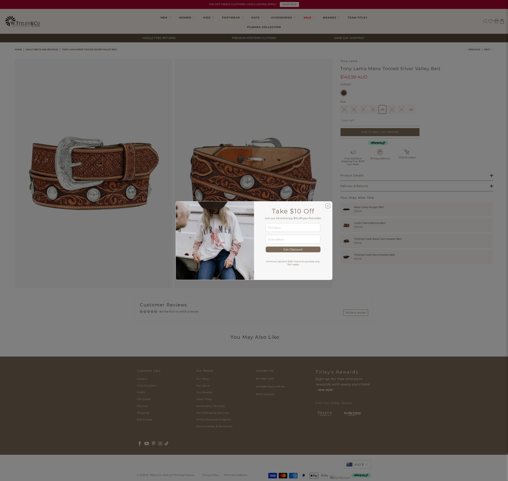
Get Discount (293, 249)
